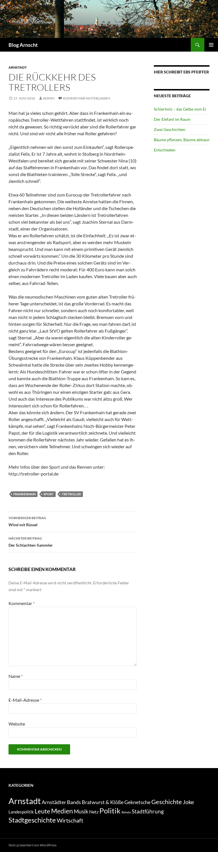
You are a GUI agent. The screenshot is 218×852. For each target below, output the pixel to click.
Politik (110, 810)
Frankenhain (24, 494)
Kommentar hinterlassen (86, 98)
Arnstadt (18, 67)
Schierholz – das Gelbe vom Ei (180, 109)
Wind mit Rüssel (27, 521)
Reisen (126, 812)
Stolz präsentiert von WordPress (32, 845)
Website (17, 723)
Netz (93, 811)
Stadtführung (148, 811)
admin (48, 98)
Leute (42, 811)
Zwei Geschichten (169, 129)
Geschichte (166, 802)
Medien (62, 811)
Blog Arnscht (23, 45)
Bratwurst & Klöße (102, 802)
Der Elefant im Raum (172, 119)
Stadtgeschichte (32, 820)
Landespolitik (21, 811)
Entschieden (164, 149)
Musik (81, 811)
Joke (188, 801)
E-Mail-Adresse (25, 700)
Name (16, 676)
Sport (48, 494)
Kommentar (22, 603)
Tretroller (71, 494)
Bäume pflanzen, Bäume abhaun (181, 139)
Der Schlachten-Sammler (31, 541)
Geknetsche (137, 802)
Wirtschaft (70, 820)
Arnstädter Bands (61, 802)
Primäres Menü (211, 45)
